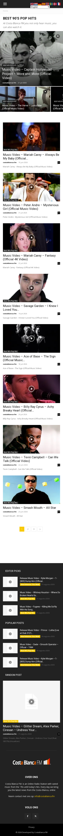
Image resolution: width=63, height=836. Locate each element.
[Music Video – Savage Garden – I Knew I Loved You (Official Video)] (31, 288)
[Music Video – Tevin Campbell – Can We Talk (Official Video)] (31, 439)
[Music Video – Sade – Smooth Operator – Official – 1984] (10, 648)
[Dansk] (55, 4)
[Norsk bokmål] (47, 4)
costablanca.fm (9, 83)
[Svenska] (51, 4)
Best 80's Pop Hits (27, 599)
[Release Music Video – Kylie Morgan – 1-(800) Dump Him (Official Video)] (10, 582)
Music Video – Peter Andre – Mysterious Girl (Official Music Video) (31, 207)
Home (5, 11)
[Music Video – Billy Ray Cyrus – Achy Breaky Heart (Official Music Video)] (31, 389)
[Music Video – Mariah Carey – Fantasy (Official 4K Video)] (31, 237)
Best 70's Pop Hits (10, 721)
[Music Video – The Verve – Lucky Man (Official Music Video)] (25, 106)
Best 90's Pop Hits (9, 65)
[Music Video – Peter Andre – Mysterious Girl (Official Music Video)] (31, 187)
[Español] (44, 4)
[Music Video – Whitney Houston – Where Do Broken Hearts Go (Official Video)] (10, 596)
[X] (35, 816)
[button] (5, 4)
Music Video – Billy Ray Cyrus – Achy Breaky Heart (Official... (28, 408)
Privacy (31, 827)
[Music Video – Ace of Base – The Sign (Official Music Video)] (31, 338)
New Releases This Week (30, 584)
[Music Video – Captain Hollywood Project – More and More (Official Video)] (31, 58)
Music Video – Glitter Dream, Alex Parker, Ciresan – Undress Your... (31, 728)
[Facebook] (27, 816)
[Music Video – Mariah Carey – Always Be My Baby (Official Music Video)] (31, 136)
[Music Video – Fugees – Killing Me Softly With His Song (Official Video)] (10, 610)
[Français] (59, 4)
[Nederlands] (36, 4)
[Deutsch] (40, 4)
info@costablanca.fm (45, 796)
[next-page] (40, 529)
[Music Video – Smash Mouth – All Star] (31, 489)
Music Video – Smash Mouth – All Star (29, 508)
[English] (32, 4)
